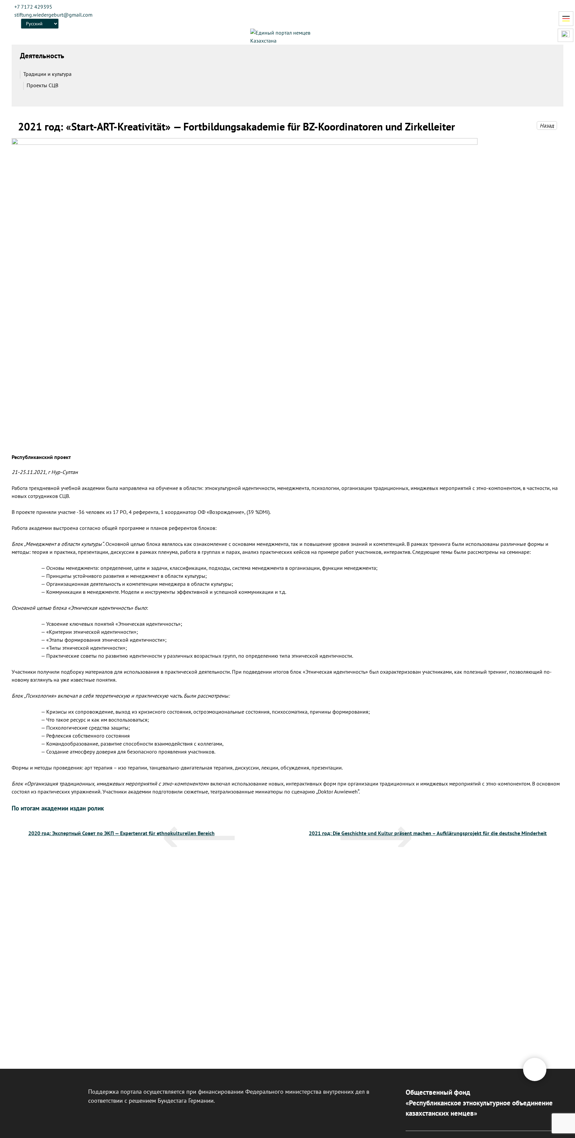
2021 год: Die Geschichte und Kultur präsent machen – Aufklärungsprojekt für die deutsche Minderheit (428, 833)
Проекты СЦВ (42, 85)
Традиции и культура (47, 74)
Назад (547, 125)
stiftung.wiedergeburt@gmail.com (53, 14)
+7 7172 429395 (33, 6)
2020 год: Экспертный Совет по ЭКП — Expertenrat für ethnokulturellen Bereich (121, 833)
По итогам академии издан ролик (58, 808)
